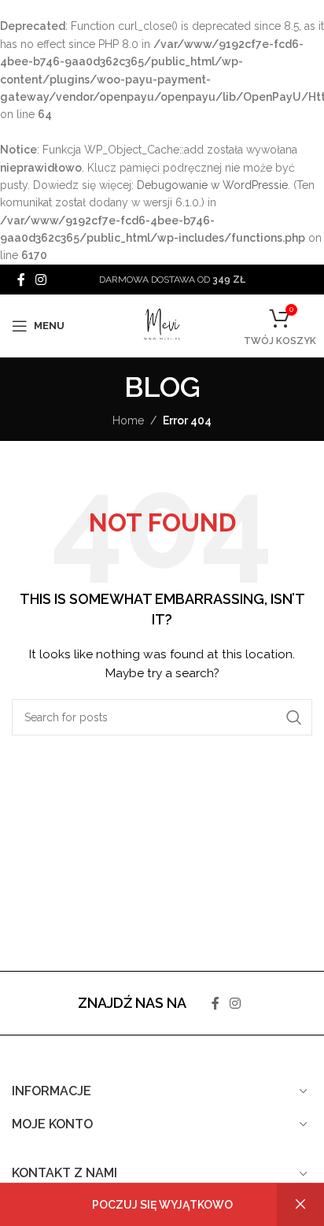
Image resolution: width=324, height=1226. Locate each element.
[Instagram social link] (40, 279)
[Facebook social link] (21, 279)
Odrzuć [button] (300, 1204)
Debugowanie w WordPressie (212, 185)
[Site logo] (162, 325)
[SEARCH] (294, 717)
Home (128, 420)
